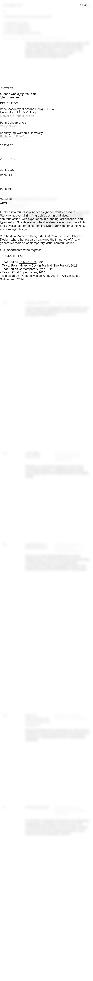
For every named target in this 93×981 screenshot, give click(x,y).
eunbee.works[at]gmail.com (18, 93)
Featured (8, 262)
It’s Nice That (27, 262)
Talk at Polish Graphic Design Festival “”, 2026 (39, 265)
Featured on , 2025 (28, 269)
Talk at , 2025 (23, 272)
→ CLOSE (83, 4)
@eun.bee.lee (9, 97)
